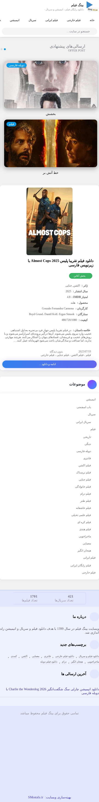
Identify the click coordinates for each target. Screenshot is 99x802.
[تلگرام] (49, 750)
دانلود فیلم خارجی (64, 656)
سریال (32, 20)
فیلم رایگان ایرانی (80, 565)
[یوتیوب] (49, 737)
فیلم (11, 124)
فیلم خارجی (74, 20)
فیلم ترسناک (83, 472)
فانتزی (87, 458)
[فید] (49, 763)
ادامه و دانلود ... (47, 364)
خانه (92, 20)
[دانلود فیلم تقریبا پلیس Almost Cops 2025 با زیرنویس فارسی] (49, 222)
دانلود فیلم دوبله (48, 661)
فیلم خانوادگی (83, 486)
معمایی (87, 543)
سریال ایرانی (83, 422)
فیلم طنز (85, 500)
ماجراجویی (85, 536)
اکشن (24, 656)
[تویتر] (49, 776)
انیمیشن (14, 20)
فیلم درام (85, 493)
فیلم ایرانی (51, 20)
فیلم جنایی (63, 355)
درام (64, 661)
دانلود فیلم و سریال (89, 656)
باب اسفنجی (84, 407)
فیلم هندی (85, 529)
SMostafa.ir (35, 797)
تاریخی (87, 437)
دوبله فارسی (16, 65)
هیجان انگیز (84, 550)
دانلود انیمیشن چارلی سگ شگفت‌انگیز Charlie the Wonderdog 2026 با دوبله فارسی (52, 691)
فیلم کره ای (84, 522)
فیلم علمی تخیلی (81, 515)
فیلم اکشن (77, 355)
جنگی (87, 444)
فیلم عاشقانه (83, 508)
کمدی (14, 656)
